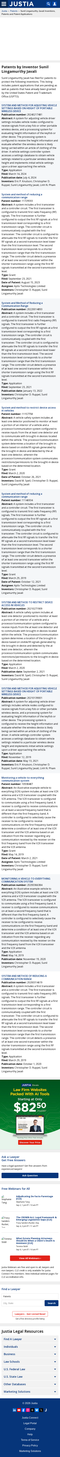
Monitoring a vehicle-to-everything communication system (23, 779)
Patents (14, 11)
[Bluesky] (37, 1410)
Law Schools (12, 1361)
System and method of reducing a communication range (22, 196)
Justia (4, 11)
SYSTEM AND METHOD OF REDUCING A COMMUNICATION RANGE (24, 977)
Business (9, 1354)
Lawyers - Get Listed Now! (30, 1313)
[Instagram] (28, 1410)
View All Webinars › (30, 1258)
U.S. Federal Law (14, 1369)
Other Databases (15, 1384)
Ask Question (30, 1175)
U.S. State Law (13, 1376)
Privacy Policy (30, 1445)
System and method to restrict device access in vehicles (29, 409)
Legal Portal (30, 1423)
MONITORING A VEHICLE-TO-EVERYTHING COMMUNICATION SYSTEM (26, 880)
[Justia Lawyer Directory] (46, 1410)
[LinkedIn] (14, 1410)
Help (30, 1434)
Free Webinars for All (16, 1189)
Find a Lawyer (11, 1289)
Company (30, 1429)
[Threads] (32, 1410)
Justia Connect (30, 1417)
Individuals (11, 1346)
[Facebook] (23, 1410)
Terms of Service (30, 1440)
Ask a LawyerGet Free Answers (13, 1158)
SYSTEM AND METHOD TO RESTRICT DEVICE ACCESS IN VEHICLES (27, 604)
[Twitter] (41, 1410)
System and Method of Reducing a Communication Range (22, 304)
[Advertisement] (30, 39)
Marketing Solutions (17, 1391)
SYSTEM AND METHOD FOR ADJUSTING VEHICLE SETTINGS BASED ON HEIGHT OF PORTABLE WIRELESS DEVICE (29, 108)
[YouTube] (19, 1410)
